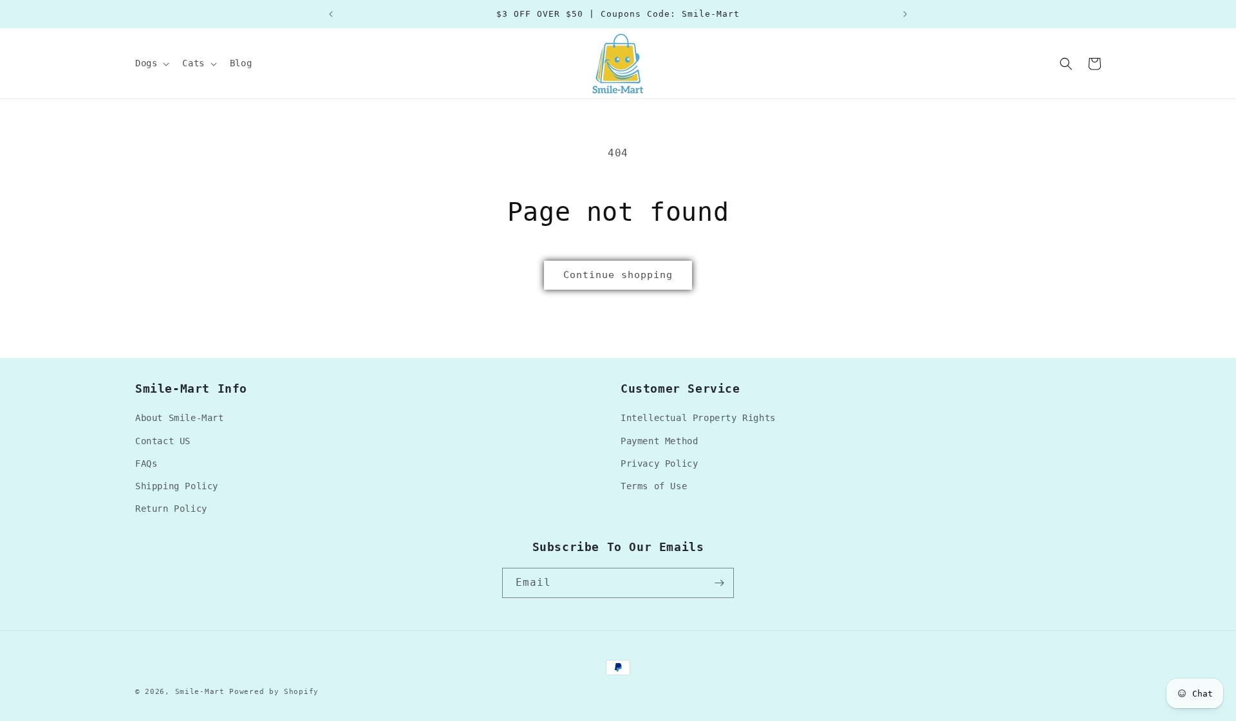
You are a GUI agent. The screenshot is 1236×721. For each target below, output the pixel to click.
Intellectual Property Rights (698, 418)
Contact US (163, 440)
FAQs (146, 463)
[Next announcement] (905, 14)
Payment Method (659, 440)
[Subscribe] (719, 583)
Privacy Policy (659, 463)
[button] (150, 63)
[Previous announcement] (331, 14)
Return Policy (171, 508)
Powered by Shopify (274, 692)
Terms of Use (654, 486)
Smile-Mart (200, 692)
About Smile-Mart (179, 418)
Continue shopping (618, 275)
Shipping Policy (176, 486)
